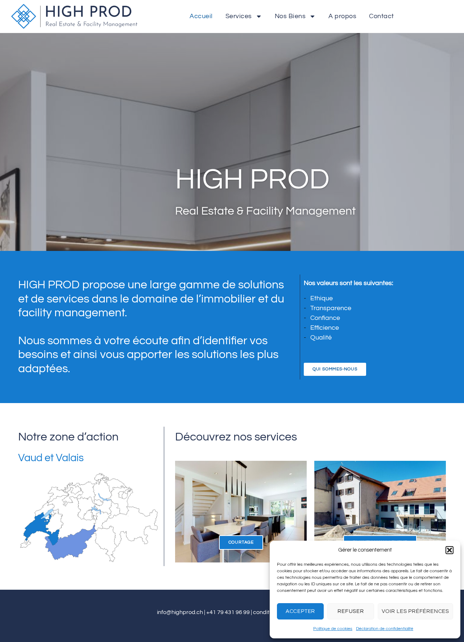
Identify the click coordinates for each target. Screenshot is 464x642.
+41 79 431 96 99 (228, 612)
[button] (449, 550)
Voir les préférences (415, 611)
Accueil (201, 16)
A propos (342, 16)
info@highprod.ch (180, 612)
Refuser (350, 611)
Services (238, 16)
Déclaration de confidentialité (384, 628)
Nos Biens (290, 16)
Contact (381, 16)
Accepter (300, 611)
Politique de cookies (332, 628)
